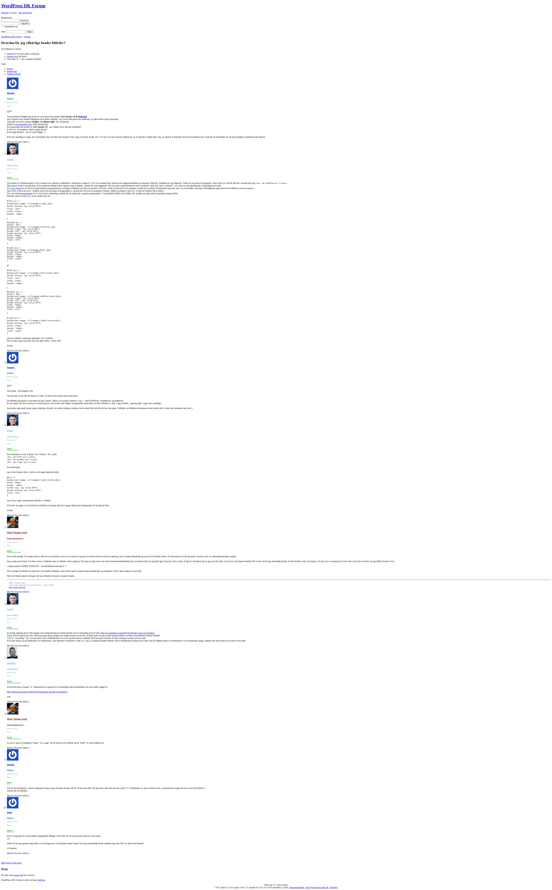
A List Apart (15, 188)
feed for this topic (11, 863)
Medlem (10, 99)
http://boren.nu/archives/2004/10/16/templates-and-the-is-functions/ (37, 692)
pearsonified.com (24, 124)
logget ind (18, 875)
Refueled (82, 116)
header (10, 69)
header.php (12, 71)
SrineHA (334, 887)
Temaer (27, 36)
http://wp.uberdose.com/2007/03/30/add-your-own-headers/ (128, 633)
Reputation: (9, 111)
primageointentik (296, 887)
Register (5, 12)
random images (14, 74)
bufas (9, 812)
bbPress (41, 880)
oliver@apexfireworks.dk (316, 887)
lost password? (25, 12)
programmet (26, 193)
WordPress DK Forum (23, 5)
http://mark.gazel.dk (17, 587)
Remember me (11, 26)
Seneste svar (12, 56)
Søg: (3, 31)
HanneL (11, 93)
